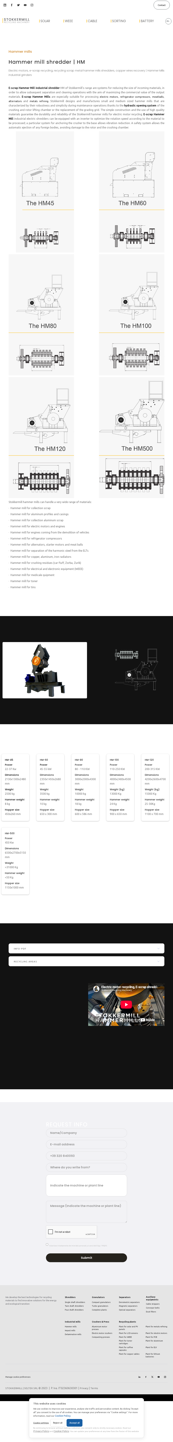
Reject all (57, 1422)
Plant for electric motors (156, 1333)
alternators (15, 101)
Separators (124, 1297)
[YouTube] (158, 1376)
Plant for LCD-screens (128, 1333)
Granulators (98, 1297)
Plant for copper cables (129, 1354)
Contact (162, 5)
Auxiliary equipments (152, 1298)
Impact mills (70, 1330)
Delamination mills (73, 1334)
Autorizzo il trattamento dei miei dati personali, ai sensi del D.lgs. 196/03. (78, 1246)
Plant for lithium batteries (153, 1355)
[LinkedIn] (139, 1376)
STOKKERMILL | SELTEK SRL (21, 1388)
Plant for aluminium (154, 1341)
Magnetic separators (128, 1306)
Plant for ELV (151, 1347)
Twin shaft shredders (74, 1306)
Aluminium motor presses (99, 1328)
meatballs (158, 96)
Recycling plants (127, 1322)
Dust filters (151, 1312)
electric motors (109, 96)
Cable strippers (152, 1304)
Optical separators (127, 1310)
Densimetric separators (129, 1302)
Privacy (84, 1388)
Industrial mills (72, 1322)
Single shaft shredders (75, 1302)
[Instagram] (165, 1376)
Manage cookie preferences (17, 1377)
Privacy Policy (41, 1431)
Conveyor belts (152, 1308)
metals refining (39, 101)
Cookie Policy (62, 1415)
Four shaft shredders (74, 1310)
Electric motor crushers (102, 1333)
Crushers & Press (100, 1322)
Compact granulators (101, 1302)
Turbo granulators (100, 1306)
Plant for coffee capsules (126, 1348)
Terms (94, 1388)
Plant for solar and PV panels (128, 1328)
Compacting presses (101, 1337)
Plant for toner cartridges (125, 1342)
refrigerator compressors (135, 96)
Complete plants (99, 1310)
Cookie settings (41, 1423)
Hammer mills (71, 1327)
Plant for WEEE (125, 1337)
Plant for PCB (151, 1337)
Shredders (70, 1297)
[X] (152, 1376)
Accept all (74, 1422)
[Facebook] (145, 1376)
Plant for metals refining (156, 1327)
